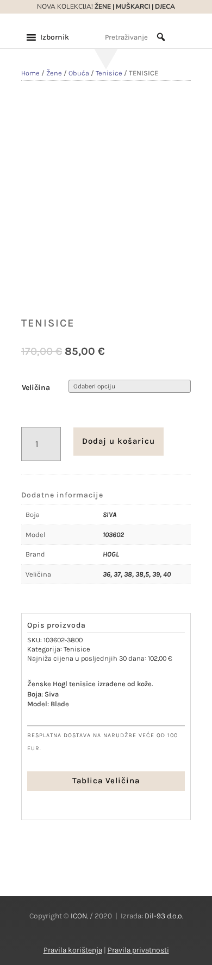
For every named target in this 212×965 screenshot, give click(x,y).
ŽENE (102, 6)
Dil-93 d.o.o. (164, 916)
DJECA (165, 6)
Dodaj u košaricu (118, 441)
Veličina (36, 387)
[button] (54, 37)
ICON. (79, 916)
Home (30, 73)
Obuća (78, 73)
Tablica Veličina (106, 780)
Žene (54, 73)
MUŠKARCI (133, 6)
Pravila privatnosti (138, 950)
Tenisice (109, 73)
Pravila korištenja (72, 950)
